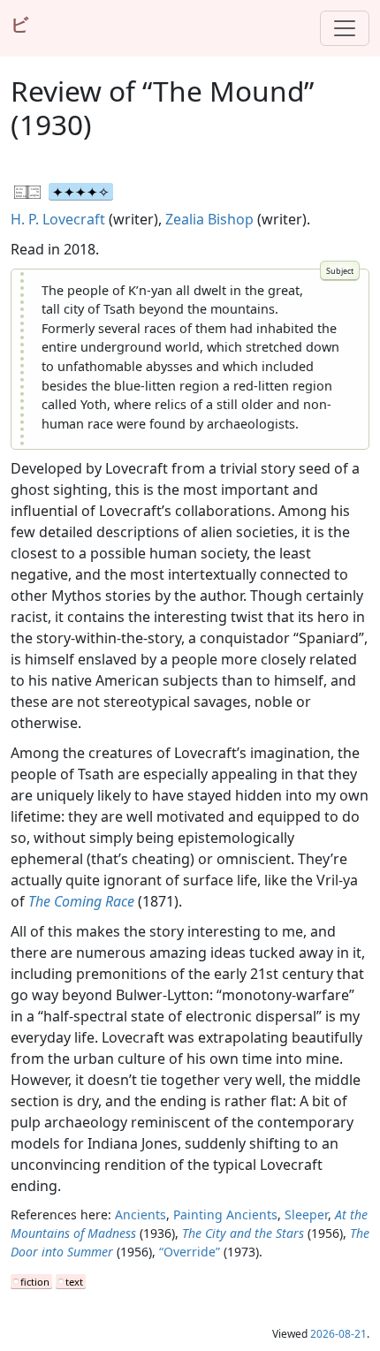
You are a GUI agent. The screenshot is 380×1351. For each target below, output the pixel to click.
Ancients (140, 1214)
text (74, 1281)
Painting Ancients (225, 1214)
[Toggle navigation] (344, 28)
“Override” (189, 1251)
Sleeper (306, 1214)
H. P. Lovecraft (58, 219)
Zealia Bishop (209, 219)
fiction (34, 1281)
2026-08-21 (338, 1333)
